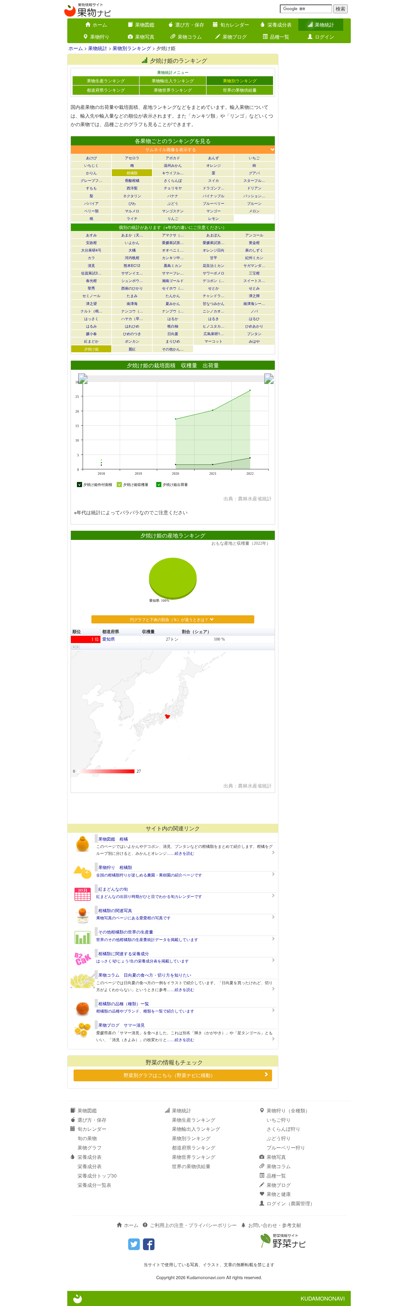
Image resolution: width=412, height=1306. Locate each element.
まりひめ (173, 341)
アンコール (254, 234)
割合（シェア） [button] (196, 631)
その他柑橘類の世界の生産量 (125, 932)
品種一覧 (279, 36)
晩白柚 (172, 325)
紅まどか (91, 341)
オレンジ (213, 165)
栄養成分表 (280, 24)
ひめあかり (254, 325)
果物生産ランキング (106, 81)
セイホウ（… (173, 287)
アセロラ (132, 157)
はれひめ (132, 325)
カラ (91, 257)
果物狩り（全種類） (288, 1110)
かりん (91, 172)
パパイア (91, 203)
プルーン (254, 203)
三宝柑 (254, 272)
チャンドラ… (213, 295)
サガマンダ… (254, 265)
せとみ (254, 287)
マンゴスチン (173, 210)
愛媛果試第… (173, 242)
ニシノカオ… (213, 310)
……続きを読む (180, 853)
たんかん (173, 295)
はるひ (254, 318)
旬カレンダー (234, 24)
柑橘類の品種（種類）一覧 (123, 1003)
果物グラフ (90, 1147)
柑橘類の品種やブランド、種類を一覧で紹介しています (145, 1011)
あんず (213, 157)
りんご (172, 218)
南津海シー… (254, 303)
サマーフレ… (173, 272)
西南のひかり (132, 287)
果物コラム (190, 36)
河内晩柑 (132, 257)
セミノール (91, 295)
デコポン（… (213, 280)
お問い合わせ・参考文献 (274, 1225)
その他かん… (173, 348)
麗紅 (132, 348)
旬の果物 (87, 1138)
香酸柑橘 (132, 180)
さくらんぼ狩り (283, 1128)
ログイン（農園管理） (291, 1203)
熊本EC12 (132, 265)
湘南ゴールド (173, 280)
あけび (91, 157)
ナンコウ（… (132, 310)
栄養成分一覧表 (94, 1184)
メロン (254, 210)
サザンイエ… (132, 272)
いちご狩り (279, 1119)
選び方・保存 (189, 24)
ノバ (254, 310)
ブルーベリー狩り (286, 1147)
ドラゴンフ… (213, 187)
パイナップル (213, 195)
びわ (132, 203)
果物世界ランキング (173, 90)
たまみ (132, 295)
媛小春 (91, 333)
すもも (91, 187)
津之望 (91, 303)
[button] (74, 647)
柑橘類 (132, 172)
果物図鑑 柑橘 (113, 839)
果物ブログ (235, 36)
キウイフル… (173, 172)
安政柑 (91, 242)
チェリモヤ (173, 187)
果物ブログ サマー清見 (121, 1025)
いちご (254, 157)
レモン (213, 218)
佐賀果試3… (91, 272)
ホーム (100, 24)
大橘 (132, 249)
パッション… (254, 195)
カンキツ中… (173, 257)
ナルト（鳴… (91, 310)
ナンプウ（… (173, 310)
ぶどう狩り (279, 1138)
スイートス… (254, 280)
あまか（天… (132, 234)
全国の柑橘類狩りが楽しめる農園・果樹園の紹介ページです (149, 875)
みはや (254, 341)
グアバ (254, 172)
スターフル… (254, 180)
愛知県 (108, 639)
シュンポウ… (132, 280)
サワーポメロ (213, 272)
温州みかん (173, 165)
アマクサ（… (173, 234)
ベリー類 (91, 210)
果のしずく (254, 249)
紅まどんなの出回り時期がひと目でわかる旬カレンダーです (149, 896)
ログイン (324, 36)
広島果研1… (214, 333)
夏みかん (173, 303)
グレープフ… (91, 180)
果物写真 (144, 36)
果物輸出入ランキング (173, 81)
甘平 (213, 257)
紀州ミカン (254, 257)
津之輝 (254, 295)
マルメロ (132, 210)
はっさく (91, 318)
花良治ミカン (213, 265)
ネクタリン (132, 195)
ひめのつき (132, 333)
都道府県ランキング (106, 90)
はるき (213, 318)
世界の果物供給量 (240, 90)
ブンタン (254, 333)
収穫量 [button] (148, 631)
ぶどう (172, 203)
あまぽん (213, 234)
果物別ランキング (132, 48)
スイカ (213, 180)
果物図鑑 (144, 24)
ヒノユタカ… (213, 325)
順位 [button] (76, 631)
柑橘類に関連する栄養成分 (123, 953)
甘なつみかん (213, 303)
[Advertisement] (172, 808)
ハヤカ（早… (132, 318)
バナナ (172, 195)
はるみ (91, 325)
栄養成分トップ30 (97, 1175)
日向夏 (172, 333)
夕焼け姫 (91, 348)
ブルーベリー (213, 203)
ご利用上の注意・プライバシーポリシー (193, 1225)
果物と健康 (279, 1193)
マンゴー (213, 210)
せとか (213, 287)
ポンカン (132, 341)
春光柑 (91, 280)
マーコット (213, 341)
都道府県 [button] (110, 631)
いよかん (132, 242)
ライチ (132, 218)
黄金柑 (254, 242)
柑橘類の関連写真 (115, 910)
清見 (91, 265)
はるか (172, 318)
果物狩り (99, 36)
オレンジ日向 (213, 249)
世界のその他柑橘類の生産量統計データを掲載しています (147, 939)
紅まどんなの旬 (113, 889)
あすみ (91, 234)
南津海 (132, 303)
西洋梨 (132, 187)
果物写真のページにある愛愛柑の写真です (133, 918)
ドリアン (254, 187)
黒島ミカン (173, 265)
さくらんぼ (173, 180)
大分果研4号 (91, 249)
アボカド (173, 157)
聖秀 (91, 287)
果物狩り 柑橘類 (115, 867)
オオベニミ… (173, 249)
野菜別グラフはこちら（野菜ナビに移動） (169, 1075)
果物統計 (324, 24)
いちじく (91, 165)
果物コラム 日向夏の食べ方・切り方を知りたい (144, 975)
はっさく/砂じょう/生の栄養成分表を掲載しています (142, 961)
